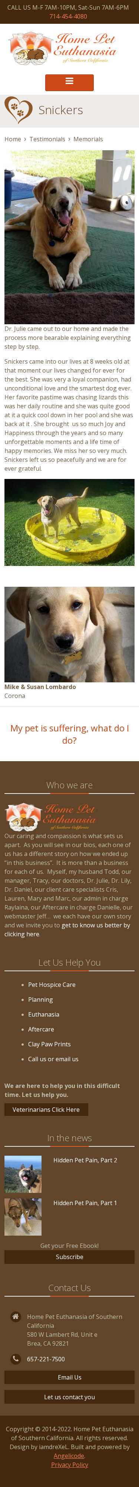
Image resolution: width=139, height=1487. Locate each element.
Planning (40, 999)
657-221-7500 (46, 1359)
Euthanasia (43, 1014)
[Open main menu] (69, 82)
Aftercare (41, 1029)
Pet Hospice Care (52, 985)
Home (12, 139)
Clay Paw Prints (49, 1044)
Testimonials (47, 139)
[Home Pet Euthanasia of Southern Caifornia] (63, 48)
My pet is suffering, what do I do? (69, 734)
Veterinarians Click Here (46, 1109)
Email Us (70, 1377)
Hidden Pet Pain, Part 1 (85, 1203)
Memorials (88, 139)
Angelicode (69, 1456)
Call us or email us (53, 1059)
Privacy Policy (69, 1465)
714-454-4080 (68, 16)
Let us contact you (69, 1397)
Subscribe (69, 1257)
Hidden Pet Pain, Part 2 (85, 1160)
